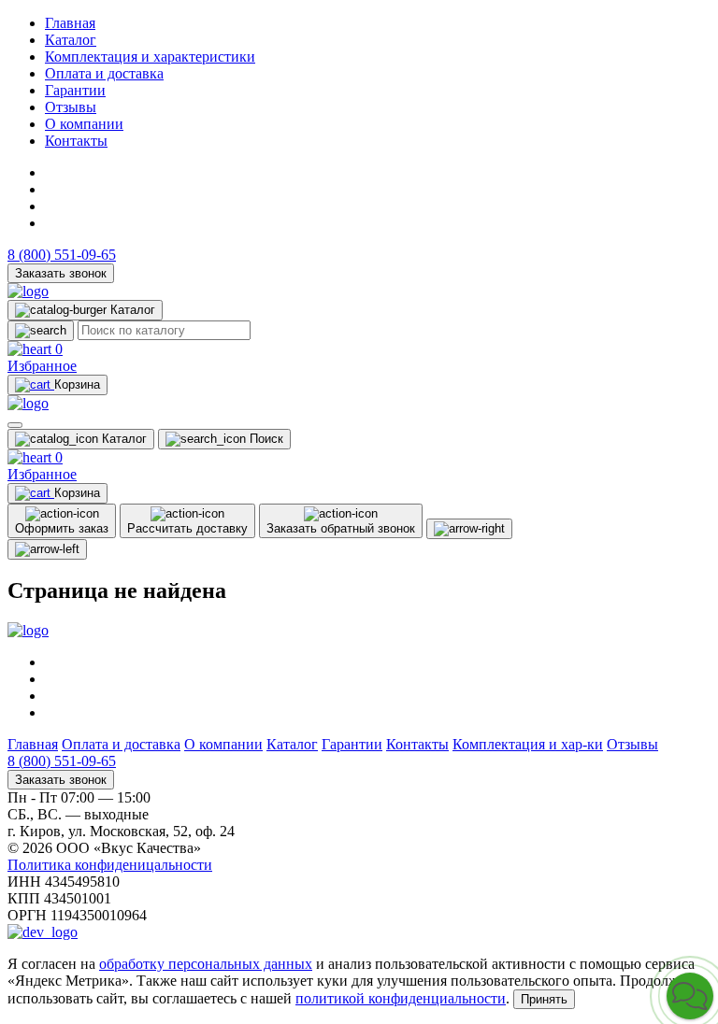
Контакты (76, 141)
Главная (70, 23)
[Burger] (14, 425)
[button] (690, 996)
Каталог (70, 40)
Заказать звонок (61, 273)
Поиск (264, 439)
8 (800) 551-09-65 (61, 255)
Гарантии (75, 90)
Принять (544, 999)
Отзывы (70, 107)
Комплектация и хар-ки (527, 744)
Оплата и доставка (104, 73)
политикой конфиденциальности (400, 998)
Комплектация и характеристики (150, 56)
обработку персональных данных (205, 964)
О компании (84, 124)
